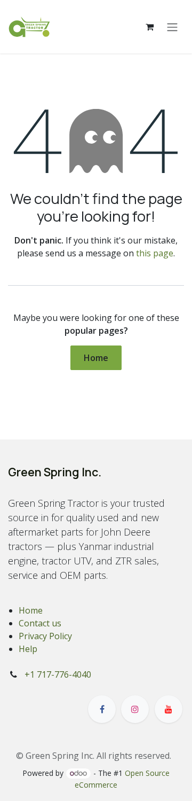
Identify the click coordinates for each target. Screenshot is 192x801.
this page (154, 253)
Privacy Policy (45, 636)
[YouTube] (168, 709)
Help (28, 649)
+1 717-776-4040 (58, 674)
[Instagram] (135, 709)
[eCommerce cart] (149, 26)
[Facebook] (102, 709)
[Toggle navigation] (172, 26)
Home (96, 358)
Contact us (40, 623)
